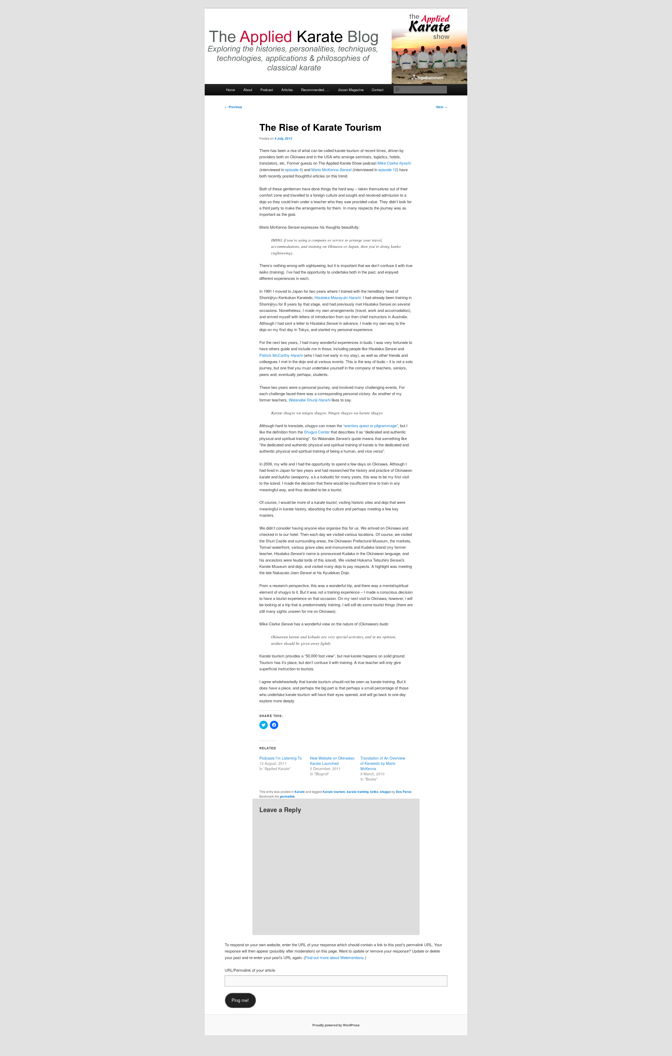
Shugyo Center (317, 432)
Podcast (266, 89)
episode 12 (387, 169)
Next (441, 106)
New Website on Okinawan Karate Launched (332, 760)
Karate (300, 791)
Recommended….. (315, 89)
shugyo (385, 791)
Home (230, 89)
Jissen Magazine (351, 89)
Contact (378, 89)
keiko (374, 791)
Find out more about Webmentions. (335, 957)
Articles (287, 89)
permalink (287, 796)
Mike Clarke (394, 163)
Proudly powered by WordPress (336, 1025)
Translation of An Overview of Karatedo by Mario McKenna (382, 763)
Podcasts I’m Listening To (280, 758)
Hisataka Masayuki (337, 297)
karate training (358, 791)
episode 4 (293, 169)
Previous (233, 106)
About (247, 89)
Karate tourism (334, 791)
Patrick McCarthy (281, 355)
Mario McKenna (331, 169)
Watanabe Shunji (309, 399)
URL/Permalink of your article (250, 970)
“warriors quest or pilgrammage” (370, 425)
